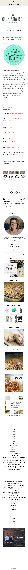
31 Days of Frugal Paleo (14, 453)
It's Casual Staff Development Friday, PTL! (14, 460)
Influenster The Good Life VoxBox (14, 481)
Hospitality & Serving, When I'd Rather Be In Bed (14, 458)
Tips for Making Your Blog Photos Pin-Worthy (14, 493)
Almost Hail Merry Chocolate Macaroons (14, 497)
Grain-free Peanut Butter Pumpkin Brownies (14, 467)
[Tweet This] (12, 192)
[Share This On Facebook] (9, 192)
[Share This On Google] (18, 192)
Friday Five (14, 490)
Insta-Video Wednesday (14, 464)
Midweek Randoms (14, 495)
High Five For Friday (13, 471)
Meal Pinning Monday (14, 455)
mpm (14, 28)
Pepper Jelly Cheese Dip (14, 393)
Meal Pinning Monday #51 (14, 499)
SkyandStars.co (14, 568)
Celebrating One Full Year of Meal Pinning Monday (14, 488)
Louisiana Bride (14, 566)
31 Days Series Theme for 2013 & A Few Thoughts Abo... (14, 476)
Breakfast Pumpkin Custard (14, 371)
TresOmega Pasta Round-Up (14, 415)
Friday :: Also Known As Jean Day (14, 479)
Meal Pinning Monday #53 (14, 478)
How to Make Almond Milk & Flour (14, 485)
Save (22, 86)
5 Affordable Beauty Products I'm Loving (14, 462)
